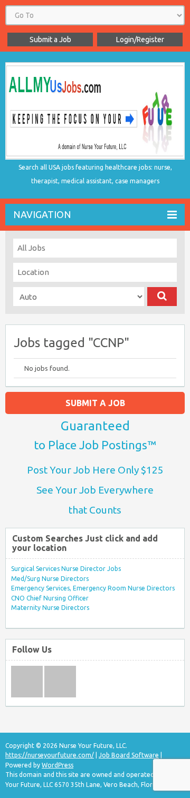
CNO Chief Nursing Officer (50, 598)
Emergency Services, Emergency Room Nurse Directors (93, 588)
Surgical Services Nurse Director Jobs (66, 568)
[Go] (162, 296)
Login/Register (140, 39)
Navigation (42, 214)
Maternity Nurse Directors (50, 607)
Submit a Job (50, 39)
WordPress (57, 765)
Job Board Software (129, 755)
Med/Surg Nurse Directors (50, 578)
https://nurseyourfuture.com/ (49, 755)
